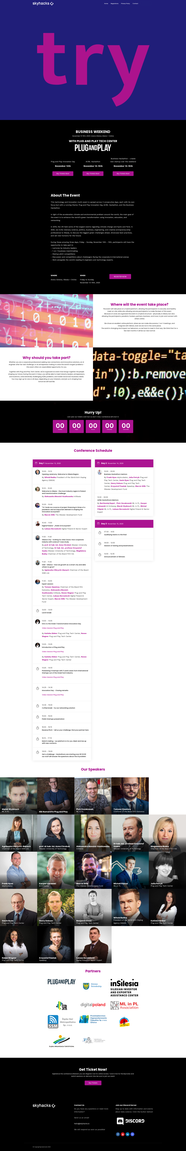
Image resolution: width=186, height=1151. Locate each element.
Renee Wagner (67, 593)
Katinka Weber (50, 633)
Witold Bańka (50, 477)
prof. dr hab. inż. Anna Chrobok (57, 545)
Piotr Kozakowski (124, 503)
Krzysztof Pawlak (118, 486)
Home (106, 3)
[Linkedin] (128, 1134)
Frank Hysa (111, 477)
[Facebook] (118, 1134)
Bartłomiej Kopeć (107, 503)
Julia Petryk (134, 477)
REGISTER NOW (120, 276)
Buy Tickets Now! (62, 173)
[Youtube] (123, 1134)
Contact (135, 3)
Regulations (114, 3)
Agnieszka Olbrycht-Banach (56, 570)
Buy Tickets (93, 1083)
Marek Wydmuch (124, 506)
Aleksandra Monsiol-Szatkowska (58, 496)
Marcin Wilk (49, 515)
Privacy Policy (125, 3)
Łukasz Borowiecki (52, 529)
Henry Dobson (117, 483)
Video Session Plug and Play (53, 628)
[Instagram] (132, 1134)
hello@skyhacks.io (81, 1124)
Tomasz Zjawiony (52, 587)
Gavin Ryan (124, 480)
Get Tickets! (146, 3)
